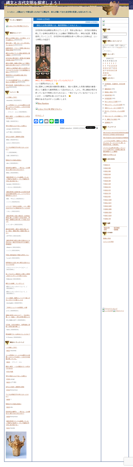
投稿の (107, 238)
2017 (108, 184)
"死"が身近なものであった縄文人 (16, 126)
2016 (108, 187)
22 (103, 70)
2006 (108, 218)
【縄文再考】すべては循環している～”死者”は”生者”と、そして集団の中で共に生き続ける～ (17, 179)
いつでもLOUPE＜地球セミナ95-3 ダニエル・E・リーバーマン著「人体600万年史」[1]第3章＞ (115, 142)
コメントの (108, 241)
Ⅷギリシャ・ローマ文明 (113, 108)
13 (114, 65)
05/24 (8, 407)
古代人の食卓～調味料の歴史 (15, 136)
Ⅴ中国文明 (108, 98)
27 (114, 70)
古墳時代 (107, 122)
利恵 (11, 371)
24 (108, 70)
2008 (108, 212)
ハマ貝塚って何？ (11, 97)
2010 (108, 206)
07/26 (8, 379)
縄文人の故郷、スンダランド (15, 283)
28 (116, 70)
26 (112, 70)
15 (103, 68)
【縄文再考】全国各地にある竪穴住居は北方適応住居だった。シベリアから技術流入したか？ (18, 193)
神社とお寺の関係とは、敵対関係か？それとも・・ (59, 25)
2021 (108, 171)
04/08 (8, 416)
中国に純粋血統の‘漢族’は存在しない (17, 255)
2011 (108, 203)
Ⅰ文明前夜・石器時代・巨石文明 (115, 84)
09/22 (8, 350)
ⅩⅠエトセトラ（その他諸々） (114, 116)
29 (103, 73)
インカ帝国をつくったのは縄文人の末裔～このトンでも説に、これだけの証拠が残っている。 (18, 107)
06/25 (8, 382)
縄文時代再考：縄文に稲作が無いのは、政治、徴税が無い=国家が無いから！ (17, 231)
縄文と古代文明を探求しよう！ (33, 3)
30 (106, 73)
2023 (107, 165)
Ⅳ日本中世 (108, 95)
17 (108, 68)
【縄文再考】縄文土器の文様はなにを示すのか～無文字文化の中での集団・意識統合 (18, 242)
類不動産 (117, 227)
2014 (108, 193)
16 (106, 68)
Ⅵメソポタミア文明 (111, 101)
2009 (108, 209)
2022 (108, 168)
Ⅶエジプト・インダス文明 (113, 104)
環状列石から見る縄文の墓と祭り (16, 75)
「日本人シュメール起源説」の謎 (16, 307)
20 (114, 68)
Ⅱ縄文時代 (108, 89)
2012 (108, 200)
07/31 (8, 371)
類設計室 (107, 227)
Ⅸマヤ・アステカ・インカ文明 (115, 111)
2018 (108, 180)
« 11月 (104, 75)
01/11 (8, 428)
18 (110, 68)
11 (110, 65)
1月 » (109, 75)
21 (116, 68)
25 (110, 70)
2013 (108, 196)
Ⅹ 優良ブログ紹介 (111, 119)
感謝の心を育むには (109, 154)
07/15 (8, 390)
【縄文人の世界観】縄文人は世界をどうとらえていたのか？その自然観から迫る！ (18, 70)
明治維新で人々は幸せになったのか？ (18, 334)
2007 (108, 215)
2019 (108, 177)
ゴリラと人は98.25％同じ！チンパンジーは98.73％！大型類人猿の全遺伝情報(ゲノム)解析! (114, 149)
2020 (108, 174)
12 (112, 65)
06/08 (8, 399)
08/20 (8, 362)
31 (108, 73)
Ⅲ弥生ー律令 (109, 92)
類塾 (105, 229)
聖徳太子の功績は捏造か (13, 160)
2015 (108, 190)
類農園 (116, 229)
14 (116, 65)
